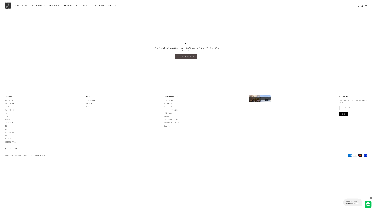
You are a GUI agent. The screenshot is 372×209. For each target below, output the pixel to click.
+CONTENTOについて (70, 6)
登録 (343, 114)
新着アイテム (9, 100)
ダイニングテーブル (11, 103)
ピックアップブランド (38, 6)
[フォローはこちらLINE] (16, 149)
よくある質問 (168, 103)
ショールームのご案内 (98, 6)
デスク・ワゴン (9, 123)
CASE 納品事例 (54, 6)
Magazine (89, 103)
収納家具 (7, 119)
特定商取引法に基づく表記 (172, 123)
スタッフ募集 (168, 107)
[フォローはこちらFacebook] (6, 149)
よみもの (84, 6)
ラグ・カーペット (10, 129)
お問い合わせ (112, 6)
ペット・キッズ (9, 132)
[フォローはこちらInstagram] (11, 149)
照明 (6, 126)
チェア (7, 107)
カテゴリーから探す (21, 6)
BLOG (88, 107)
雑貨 (6, 135)
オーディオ (8, 139)
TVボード (8, 116)
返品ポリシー (168, 126)
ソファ (7, 113)
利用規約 (166, 116)
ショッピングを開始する (186, 56)
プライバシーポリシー (170, 119)
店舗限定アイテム (10, 142)
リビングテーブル (10, 110)
